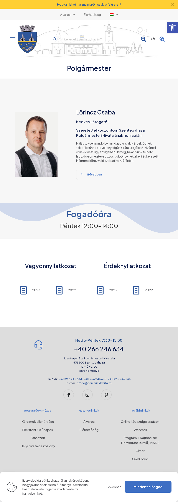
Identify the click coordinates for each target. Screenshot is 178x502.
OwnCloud (140, 459)
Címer (140, 451)
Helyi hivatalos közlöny (37, 446)
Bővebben (114, 487)
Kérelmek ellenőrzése (37, 421)
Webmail (140, 430)
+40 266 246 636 (119, 379)
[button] (172, 27)
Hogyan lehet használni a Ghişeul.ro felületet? (89, 4)
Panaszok (37, 438)
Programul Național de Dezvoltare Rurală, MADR (140, 440)
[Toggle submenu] (113, 14)
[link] (119, 174)
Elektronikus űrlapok (37, 430)
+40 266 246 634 (70, 379)
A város (89, 421)
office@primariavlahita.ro (94, 383)
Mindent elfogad (148, 486)
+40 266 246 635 (94, 379)
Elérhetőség (89, 430)
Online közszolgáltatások (140, 421)
